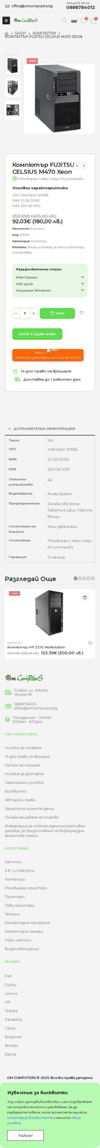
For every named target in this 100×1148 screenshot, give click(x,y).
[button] (75, 578)
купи (60, 313)
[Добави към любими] (90, 643)
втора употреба (40, 247)
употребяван (22, 252)
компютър (75, 247)
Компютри (39, 241)
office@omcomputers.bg (35, 708)
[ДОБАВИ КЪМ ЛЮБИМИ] (81, 312)
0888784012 (25, 704)
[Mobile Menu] (6, 20)
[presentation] (29, 99)
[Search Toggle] (64, 20)
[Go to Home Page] (6, 33)
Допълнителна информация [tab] (44, 429)
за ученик (60, 247)
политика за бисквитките (30, 1118)
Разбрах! (25, 1135)
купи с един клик (37, 334)
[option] (13, 66)
